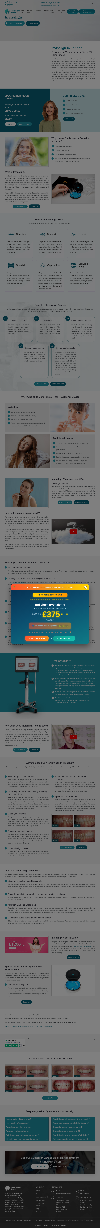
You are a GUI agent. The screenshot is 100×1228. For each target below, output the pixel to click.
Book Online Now (37, 638)
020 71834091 (64, 638)
